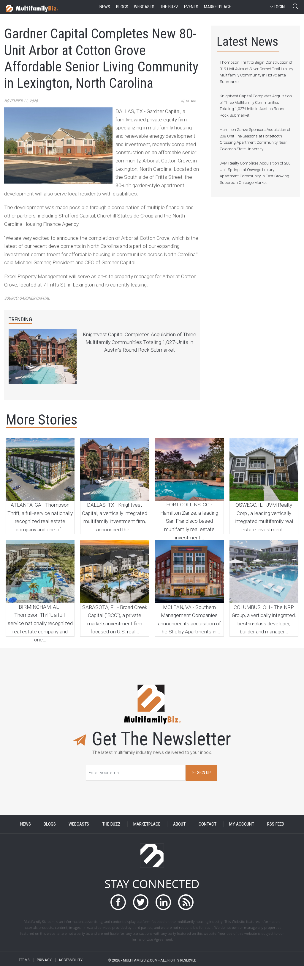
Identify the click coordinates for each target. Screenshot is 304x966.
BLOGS (50, 824)
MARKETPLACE (146, 824)
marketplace (217, 7)
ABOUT (179, 824)
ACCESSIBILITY (70, 960)
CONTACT (207, 824)
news (104, 7)
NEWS (25, 824)
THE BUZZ (111, 824)
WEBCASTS (79, 824)
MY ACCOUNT (241, 824)
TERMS (24, 960)
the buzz (169, 7)
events (191, 7)
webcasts (144, 7)
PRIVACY (44, 960)
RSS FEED (275, 824)
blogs (122, 7)
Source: (27, 298)
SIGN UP (203, 772)
